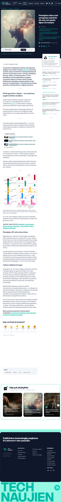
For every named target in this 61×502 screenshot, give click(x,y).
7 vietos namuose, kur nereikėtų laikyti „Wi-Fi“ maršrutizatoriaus (51, 79)
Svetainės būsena (51, 455)
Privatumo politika (51, 461)
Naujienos (10, 8)
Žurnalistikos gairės (51, 463)
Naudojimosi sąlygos (51, 465)
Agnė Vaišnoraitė (46, 42)
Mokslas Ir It (16, 8)
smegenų (26, 70)
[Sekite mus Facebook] (49, 3)
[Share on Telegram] (39, 46)
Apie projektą (50, 450)
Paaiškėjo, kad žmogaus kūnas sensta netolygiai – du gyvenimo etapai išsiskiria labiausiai (18, 226)
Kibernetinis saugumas (37, 449)
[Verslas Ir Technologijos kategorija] (42, 99)
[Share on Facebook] (42, 46)
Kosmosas (36, 3)
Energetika (30, 3)
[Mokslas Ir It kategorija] (39, 43)
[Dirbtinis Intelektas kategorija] (42, 113)
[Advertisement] (51, 125)
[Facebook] (54, 59)
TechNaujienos (4, 8)
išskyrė (13, 103)
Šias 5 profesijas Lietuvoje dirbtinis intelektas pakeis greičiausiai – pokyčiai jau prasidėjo (51, 110)
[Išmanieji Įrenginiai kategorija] (42, 88)
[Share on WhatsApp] (46, 46)
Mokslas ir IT (35, 453)
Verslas (20, 3)
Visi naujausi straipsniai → (9, 147)
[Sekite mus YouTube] (47, 3)
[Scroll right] (58, 405)
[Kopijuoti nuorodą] (48, 46)
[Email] (50, 59)
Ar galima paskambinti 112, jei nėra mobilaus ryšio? (49, 85)
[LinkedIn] (52, 59)
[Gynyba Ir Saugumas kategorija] (42, 75)
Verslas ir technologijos (37, 454)
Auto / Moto (20, 450)
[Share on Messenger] (44, 46)
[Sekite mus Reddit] (52, 3)
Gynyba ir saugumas (22, 456)
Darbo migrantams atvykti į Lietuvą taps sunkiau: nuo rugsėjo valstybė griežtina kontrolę (50, 96)
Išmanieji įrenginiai (21, 458)
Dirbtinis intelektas (21, 452)
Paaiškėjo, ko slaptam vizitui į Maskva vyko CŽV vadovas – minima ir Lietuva (51, 72)
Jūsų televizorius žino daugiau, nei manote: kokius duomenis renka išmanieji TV (51, 103)
